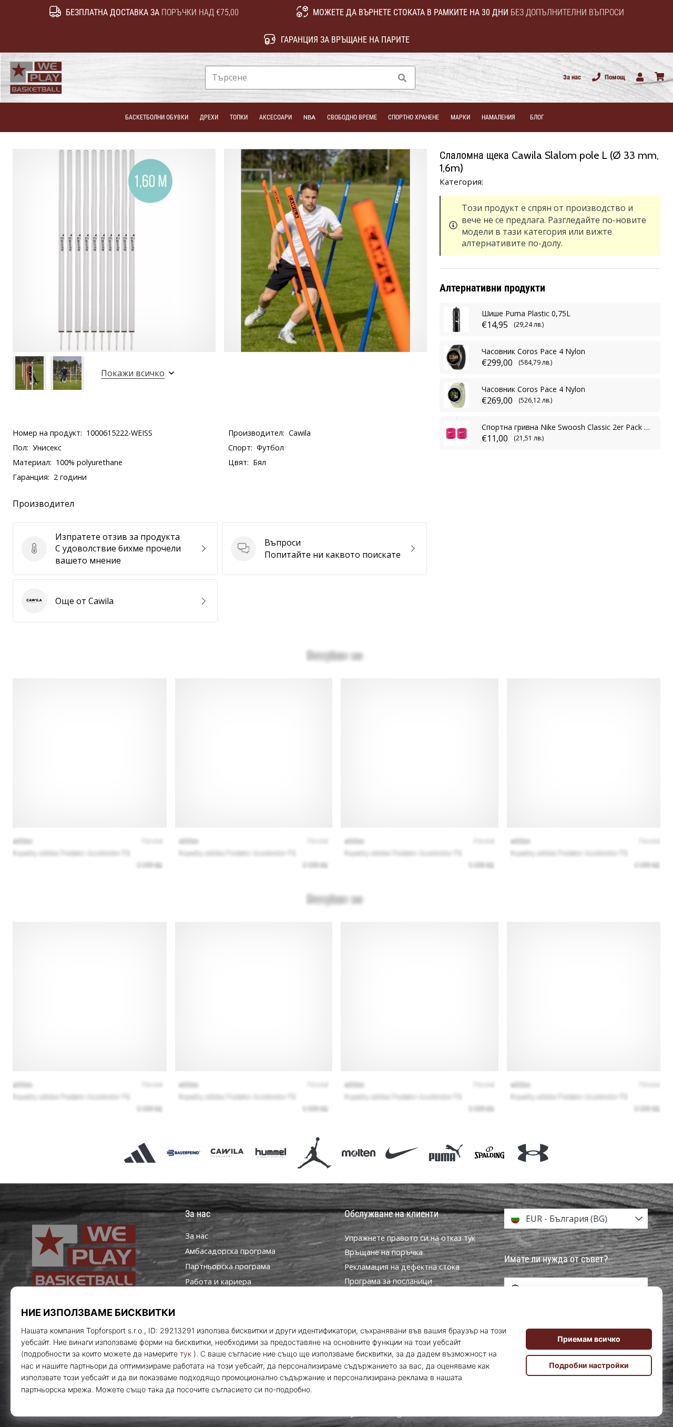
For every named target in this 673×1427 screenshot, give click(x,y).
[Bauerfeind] (183, 1152)
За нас (572, 77)
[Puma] (445, 1152)
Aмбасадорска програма (230, 1251)
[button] (382, 77)
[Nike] (402, 1152)
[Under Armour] (533, 1152)
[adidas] (139, 1152)
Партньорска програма (227, 1266)
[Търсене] (402, 77)
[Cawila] (227, 1152)
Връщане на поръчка (383, 1252)
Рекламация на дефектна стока (402, 1267)
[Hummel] (271, 1152)
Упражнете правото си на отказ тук (409, 1238)
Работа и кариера (218, 1281)
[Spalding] (490, 1152)
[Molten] (358, 1152)
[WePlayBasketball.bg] (97, 1257)
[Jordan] (314, 1152)
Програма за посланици (388, 1281)
